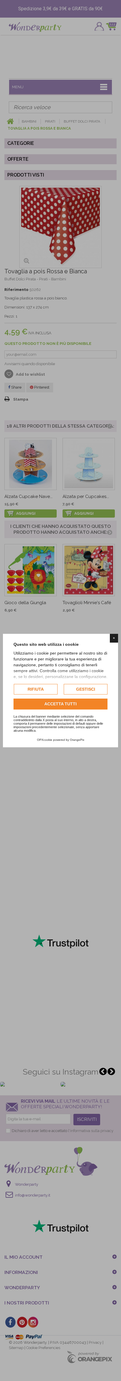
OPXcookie (44, 739)
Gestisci (85, 689)
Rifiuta (36, 689)
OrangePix (77, 739)
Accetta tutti (60, 704)
